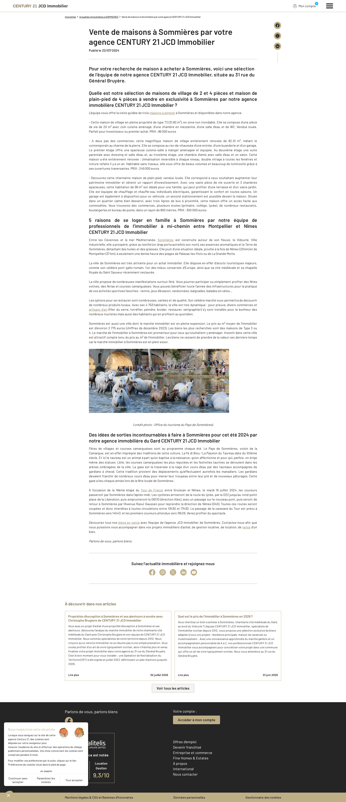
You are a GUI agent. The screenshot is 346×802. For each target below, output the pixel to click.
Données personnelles (189, 797)
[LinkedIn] (183, 572)
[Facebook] (152, 572)
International (183, 769)
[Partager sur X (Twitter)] (277, 35)
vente (246, 527)
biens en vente (129, 522)
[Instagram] (162, 572)
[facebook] (69, 721)
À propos (180, 763)
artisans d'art (98, 309)
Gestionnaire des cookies (263, 797)
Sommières (166, 240)
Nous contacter (185, 774)
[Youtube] (194, 572)
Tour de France (152, 490)
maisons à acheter (162, 113)
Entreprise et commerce (192, 752)
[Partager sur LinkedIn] (277, 46)
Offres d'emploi (185, 742)
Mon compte (307, 6)
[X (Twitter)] (173, 572)
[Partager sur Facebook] (277, 25)
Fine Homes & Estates (190, 758)
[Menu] (329, 5)
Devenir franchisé (187, 747)
